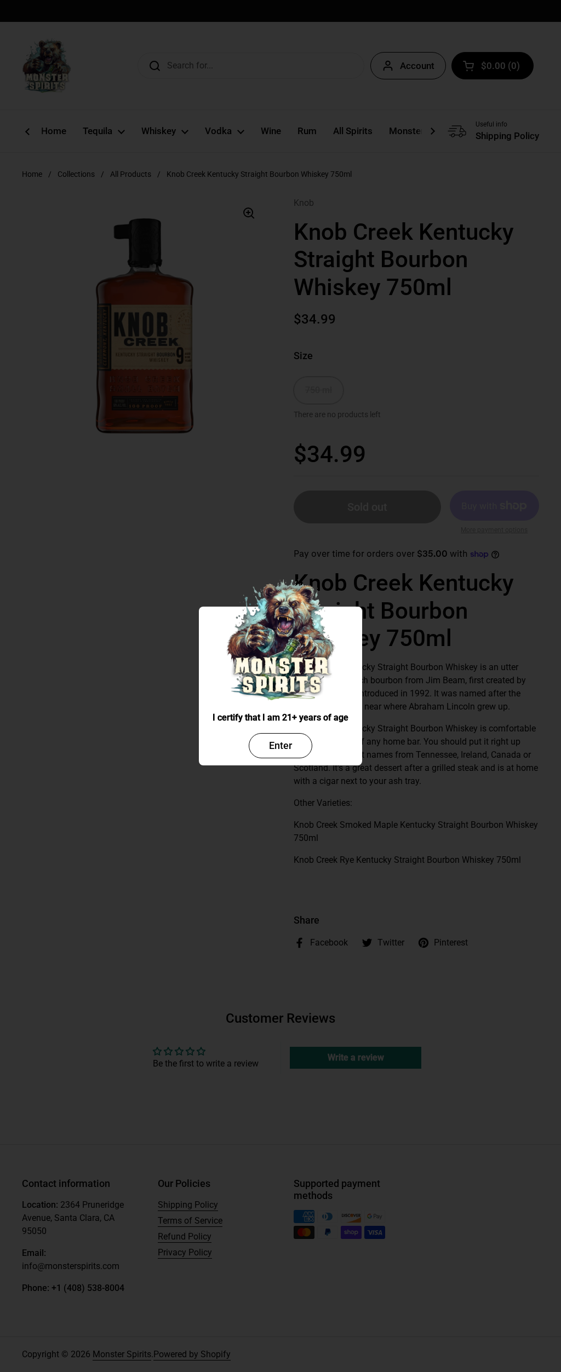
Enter (280, 745)
